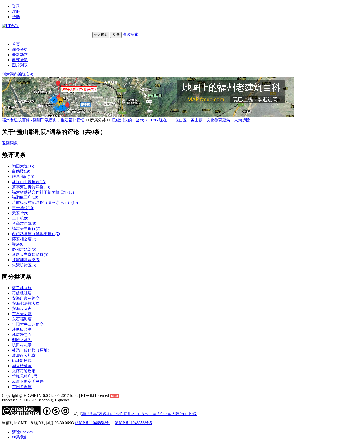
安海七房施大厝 (26, 303)
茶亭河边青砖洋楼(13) (31, 187)
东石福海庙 (22, 319)
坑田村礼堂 (22, 345)
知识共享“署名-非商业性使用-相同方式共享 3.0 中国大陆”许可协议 (139, 414)
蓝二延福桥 (22, 288)
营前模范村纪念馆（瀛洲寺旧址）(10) (45, 202)
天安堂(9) (20, 213)
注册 (16, 11)
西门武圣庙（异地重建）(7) (36, 234)
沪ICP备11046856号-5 (133, 423)
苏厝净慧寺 (22, 335)
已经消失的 (122, 120)
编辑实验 (26, 74)
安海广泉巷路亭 (26, 298)
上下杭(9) (20, 218)
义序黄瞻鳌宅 (24, 371)
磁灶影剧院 (22, 361)
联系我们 (20, 437)
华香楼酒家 (22, 366)
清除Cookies (22, 432)
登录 (16, 6)
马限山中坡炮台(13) (29, 182)
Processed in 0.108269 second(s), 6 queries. (36, 400)
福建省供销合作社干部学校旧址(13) (43, 192)
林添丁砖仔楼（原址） (32, 350)
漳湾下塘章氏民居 (28, 381)
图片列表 (20, 65)
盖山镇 (197, 120)
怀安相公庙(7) (24, 239)
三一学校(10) (23, 208)
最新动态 (20, 55)
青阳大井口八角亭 (28, 324)
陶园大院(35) (23, 166)
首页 (16, 44)
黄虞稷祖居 (22, 293)
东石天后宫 (22, 314)
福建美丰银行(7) (26, 228)
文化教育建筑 (219, 120)
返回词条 (10, 143)
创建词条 (10, 74)
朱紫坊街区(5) (24, 265)
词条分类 (20, 49)
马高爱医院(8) (24, 223)
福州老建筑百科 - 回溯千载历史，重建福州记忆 (43, 120)
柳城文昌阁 (22, 340)
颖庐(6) (18, 244)
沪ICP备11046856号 (92, 423)
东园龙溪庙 (22, 387)
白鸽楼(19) (21, 171)
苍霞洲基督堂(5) (26, 260)
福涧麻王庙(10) (25, 197)
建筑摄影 (20, 60)
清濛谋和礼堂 (24, 355)
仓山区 (181, 120)
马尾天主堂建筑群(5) (30, 254)
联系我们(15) (23, 176)
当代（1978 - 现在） (154, 120)
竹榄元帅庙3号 (25, 376)
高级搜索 (130, 34)
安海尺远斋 (22, 308)
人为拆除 (242, 120)
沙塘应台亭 (22, 329)
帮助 (16, 17)
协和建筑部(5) (24, 249)
